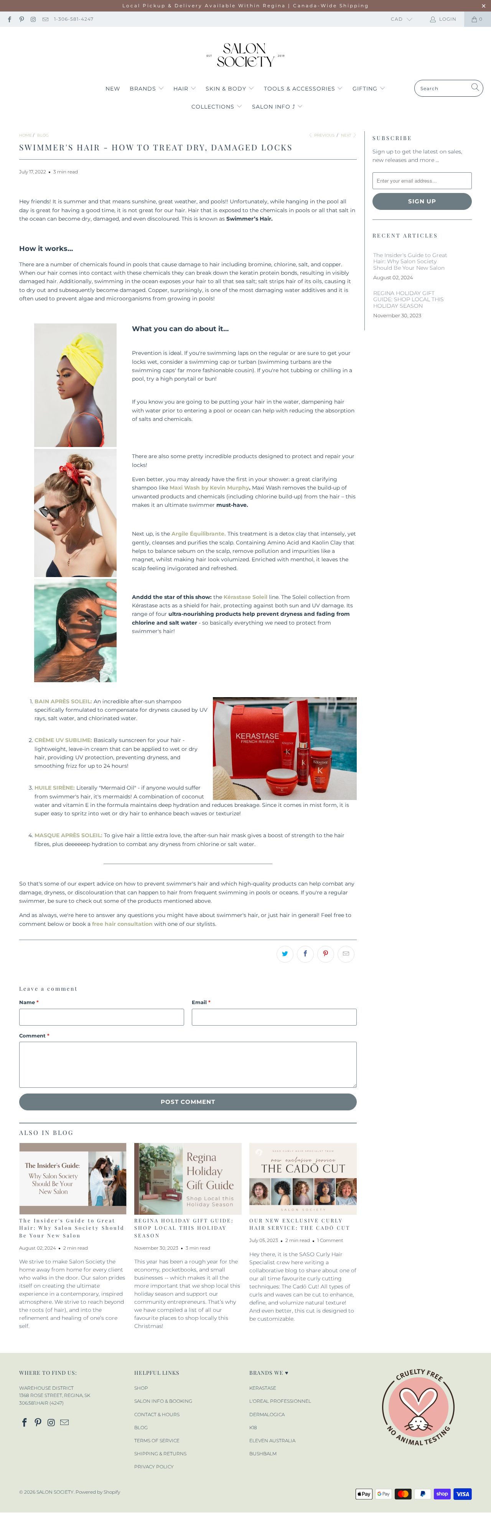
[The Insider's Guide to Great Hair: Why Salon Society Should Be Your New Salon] (73, 1179)
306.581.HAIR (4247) (41, 1403)
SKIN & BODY (227, 88)
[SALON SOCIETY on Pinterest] (21, 19)
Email (201, 1002)
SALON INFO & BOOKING (163, 1401)
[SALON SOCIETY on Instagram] (33, 19)
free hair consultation (122, 923)
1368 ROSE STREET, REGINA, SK (54, 1395)
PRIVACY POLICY (154, 1467)
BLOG (141, 1427)
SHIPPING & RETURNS (160, 1453)
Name (29, 1002)
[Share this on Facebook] (305, 954)
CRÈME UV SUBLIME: (63, 740)
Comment (34, 1035)
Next (347, 135)
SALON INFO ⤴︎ (274, 106)
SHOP (141, 1388)
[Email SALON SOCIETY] (45, 19)
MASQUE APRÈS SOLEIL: (68, 835)
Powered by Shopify (98, 1492)
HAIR (181, 88)
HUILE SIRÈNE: (55, 787)
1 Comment (330, 1240)
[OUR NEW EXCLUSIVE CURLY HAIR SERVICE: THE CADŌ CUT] (303, 1179)
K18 (253, 1427)
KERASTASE (262, 1388)
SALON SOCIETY (55, 1492)
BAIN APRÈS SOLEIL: (63, 701)
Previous (323, 135)
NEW (112, 88)
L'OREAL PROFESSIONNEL (280, 1401)
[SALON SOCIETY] (245, 55)
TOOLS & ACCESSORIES (300, 88)
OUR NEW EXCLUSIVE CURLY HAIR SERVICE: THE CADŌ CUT (299, 1224)
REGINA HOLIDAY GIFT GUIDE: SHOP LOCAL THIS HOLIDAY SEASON (184, 1228)
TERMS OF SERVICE (157, 1440)
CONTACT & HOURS (157, 1414)
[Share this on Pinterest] (325, 954)
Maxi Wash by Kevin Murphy (209, 487)
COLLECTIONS (213, 106)
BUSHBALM (263, 1453)
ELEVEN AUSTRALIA (272, 1440)
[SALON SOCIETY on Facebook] (9, 19)
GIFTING (366, 88)
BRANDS (144, 88)
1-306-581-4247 (74, 19)
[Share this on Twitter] (285, 954)
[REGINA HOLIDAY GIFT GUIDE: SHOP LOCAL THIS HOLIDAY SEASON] (188, 1179)
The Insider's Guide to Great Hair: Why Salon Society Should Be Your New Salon (72, 1228)
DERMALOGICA (267, 1414)
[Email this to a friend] (346, 954)
